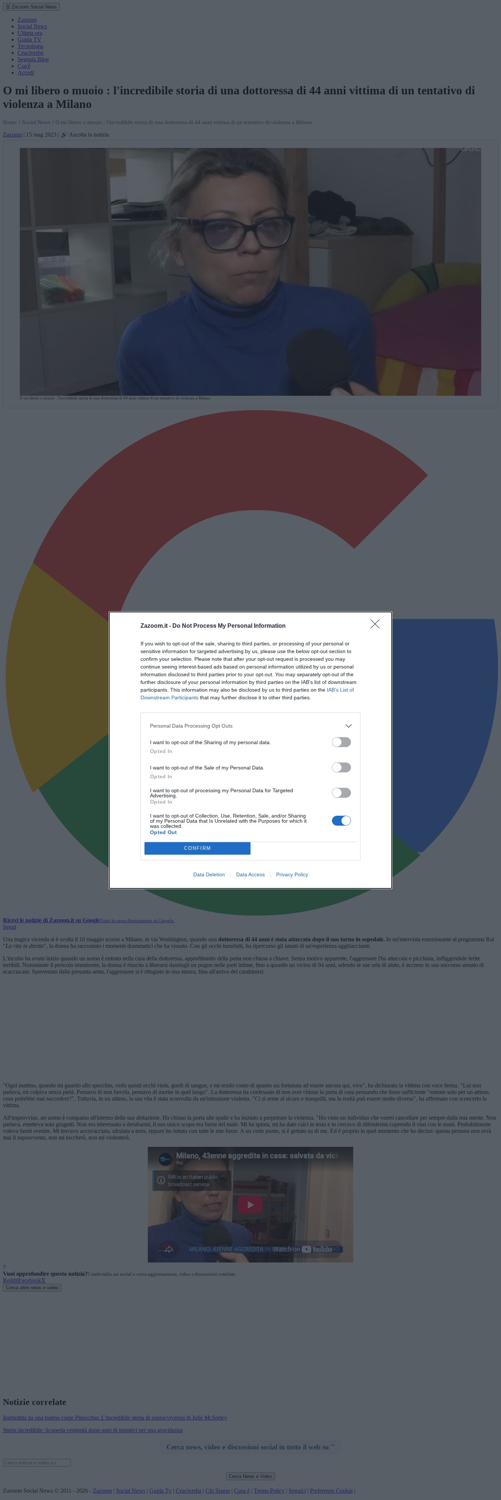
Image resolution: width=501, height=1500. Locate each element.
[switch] (341, 742)
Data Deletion (209, 874)
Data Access (250, 874)
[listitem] (250, 726)
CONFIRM (197, 848)
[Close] (377, 626)
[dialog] (250, 750)
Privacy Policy (292, 874)
